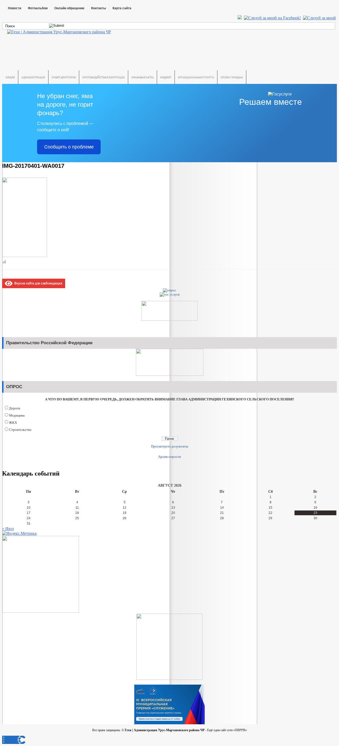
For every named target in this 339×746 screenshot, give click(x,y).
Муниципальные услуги (196, 77)
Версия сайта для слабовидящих (37, 283)
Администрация (33, 77)
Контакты (98, 8)
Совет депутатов (64, 77)
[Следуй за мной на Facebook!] (273, 18)
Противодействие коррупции (103, 77)
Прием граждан (232, 77)
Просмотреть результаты (169, 446)
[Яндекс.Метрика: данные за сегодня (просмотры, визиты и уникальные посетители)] (19, 533)
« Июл (8, 528)
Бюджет (165, 77)
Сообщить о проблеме (69, 147)
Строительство (20, 430)
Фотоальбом (38, 8)
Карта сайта (122, 8)
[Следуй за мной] (320, 18)
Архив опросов (169, 457)
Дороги (14, 408)
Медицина (17, 415)
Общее (10, 77)
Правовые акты (142, 77)
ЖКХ (13, 422)
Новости (14, 8)
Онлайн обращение (69, 8)
